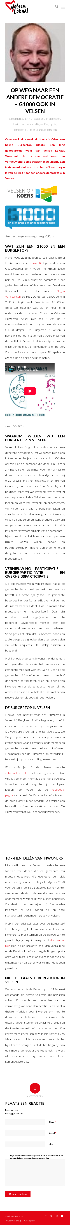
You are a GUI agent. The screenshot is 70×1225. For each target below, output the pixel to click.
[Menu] (63, 7)
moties (44, 124)
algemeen (54, 118)
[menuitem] (55, 7)
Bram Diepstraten (46, 129)
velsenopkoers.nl (15, 773)
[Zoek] (55, 7)
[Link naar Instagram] (56, 1216)
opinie (53, 124)
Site (51, 1144)
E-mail (52, 1133)
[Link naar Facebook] (46, 1216)
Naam (52, 1121)
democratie (32, 124)
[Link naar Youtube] (62, 1216)
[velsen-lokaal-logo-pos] (29, 7)
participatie (20, 129)
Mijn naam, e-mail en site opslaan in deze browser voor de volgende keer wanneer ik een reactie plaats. (36, 1157)
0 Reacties (37, 118)
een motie (36, 263)
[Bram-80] (35, 52)
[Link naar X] (51, 1216)
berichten (19, 124)
